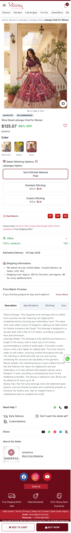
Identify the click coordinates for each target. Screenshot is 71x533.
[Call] (60, 407)
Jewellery (57, 12)
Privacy (26, 511)
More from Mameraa (32, 456)
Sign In (36, 486)
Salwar (6, 12)
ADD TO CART (19, 527)
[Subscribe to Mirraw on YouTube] (47, 477)
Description (11, 305)
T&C (65, 243)
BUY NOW (53, 527)
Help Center (8, 511)
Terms (18, 511)
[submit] (65, 125)
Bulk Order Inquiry (59, 511)
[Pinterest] (54, 432)
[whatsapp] (49, 432)
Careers (46, 511)
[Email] (66, 407)
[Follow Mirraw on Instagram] (35, 477)
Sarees (18, 12)
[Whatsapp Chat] (67, 358)
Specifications (31, 305)
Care (63, 305)
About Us (36, 511)
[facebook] (60, 432)
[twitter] (66, 432)
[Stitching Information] (36, 161)
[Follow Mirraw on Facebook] (23, 477)
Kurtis (44, 12)
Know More (62, 294)
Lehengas (31, 12)
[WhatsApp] (54, 407)
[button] (29, 104)
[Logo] (16, 5)
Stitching (49, 305)
